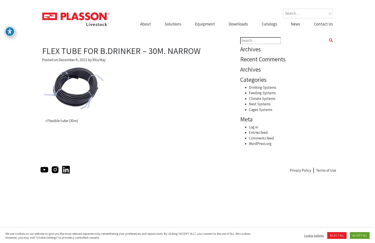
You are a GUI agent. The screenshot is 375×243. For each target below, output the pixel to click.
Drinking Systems (262, 87)
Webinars (238, 56)
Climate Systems (262, 98)
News (295, 24)
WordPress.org (260, 143)
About (145, 24)
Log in (253, 127)
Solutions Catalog (278, 40)
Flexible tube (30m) (62, 120)
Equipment (205, 24)
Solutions (173, 24)
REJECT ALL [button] (337, 235)
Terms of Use (326, 170)
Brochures (239, 31)
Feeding (204, 40)
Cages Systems (260, 109)
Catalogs (269, 24)
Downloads (238, 24)
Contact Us (323, 24)
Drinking (204, 31)
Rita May (99, 59)
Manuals (237, 48)
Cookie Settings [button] (314, 236)
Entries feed (258, 132)
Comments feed (261, 138)
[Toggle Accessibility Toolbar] (10, 31)
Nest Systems (208, 56)
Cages (202, 65)
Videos (235, 40)
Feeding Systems (262, 92)
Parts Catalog (274, 31)
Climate (203, 48)
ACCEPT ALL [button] (359, 235)
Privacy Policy (300, 170)
